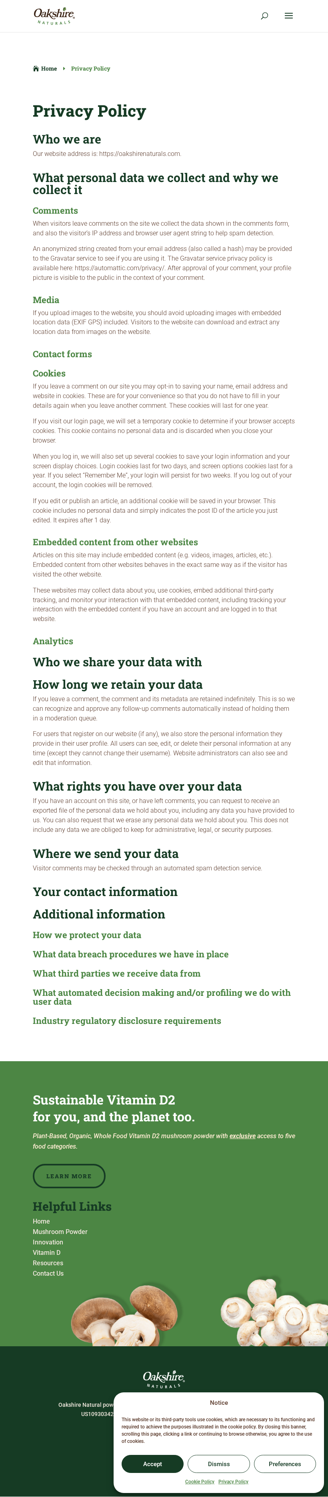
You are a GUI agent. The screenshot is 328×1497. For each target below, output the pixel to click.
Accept (152, 1464)
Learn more (69, 1176)
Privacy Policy (233, 1482)
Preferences (285, 1464)
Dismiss (219, 1464)
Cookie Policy (199, 1482)
